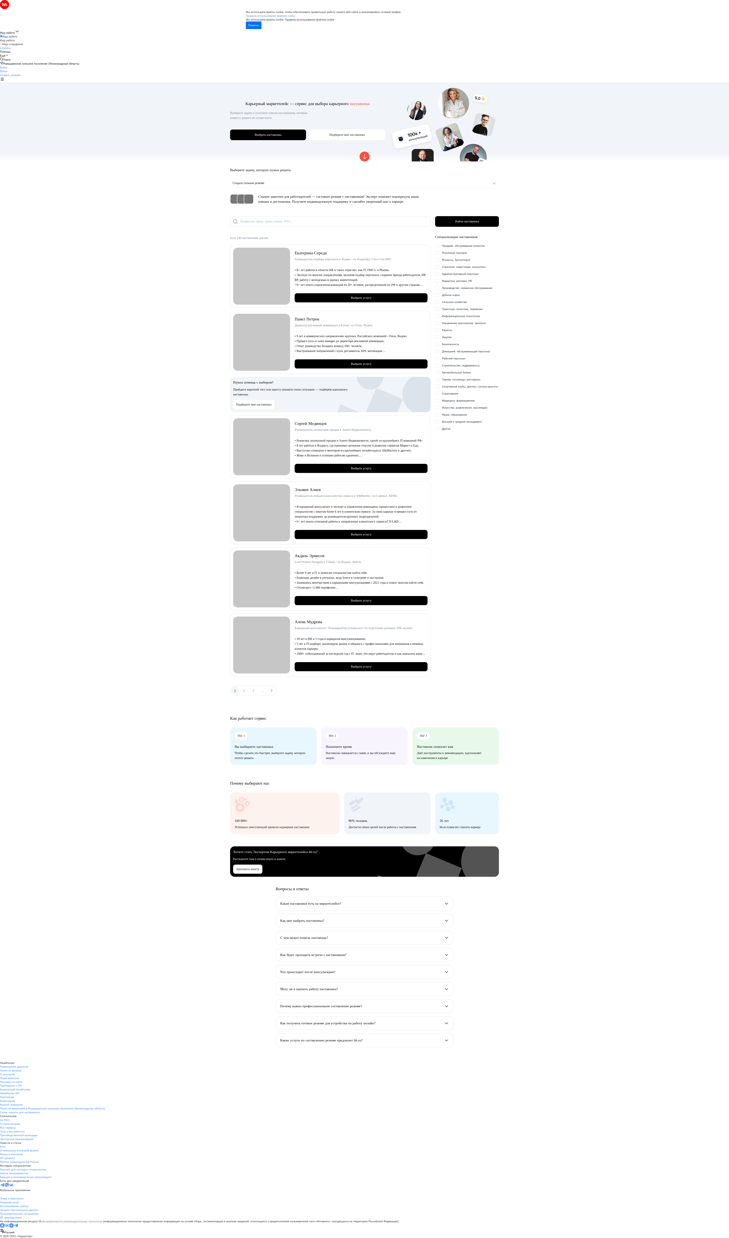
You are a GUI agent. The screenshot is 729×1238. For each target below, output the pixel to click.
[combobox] (7, 1231)
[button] (3, 67)
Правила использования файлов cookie (309, 19)
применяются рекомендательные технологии (74, 1221)
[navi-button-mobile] (2, 79)
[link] (5, 60)
